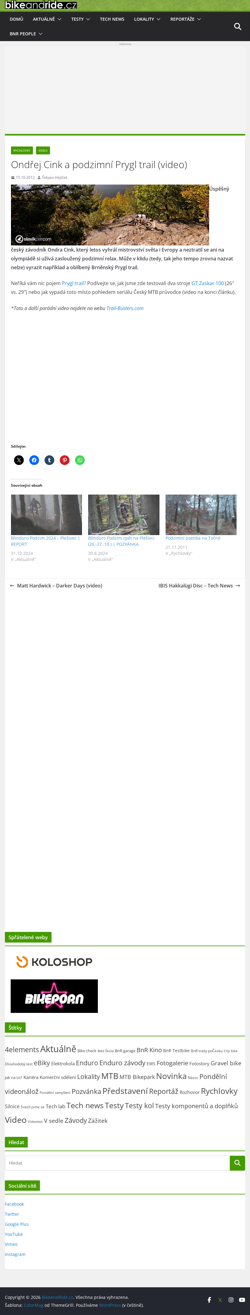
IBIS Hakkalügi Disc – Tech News (196, 585)
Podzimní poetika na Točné (193, 538)
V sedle (53, 1120)
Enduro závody (122, 1062)
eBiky (42, 1062)
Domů (16, 19)
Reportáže (182, 19)
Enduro (87, 1063)
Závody (76, 1120)
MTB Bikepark (137, 1077)
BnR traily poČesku (207, 1050)
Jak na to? (13, 1077)
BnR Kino (149, 1049)
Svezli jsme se (33, 1106)
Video (43, 150)
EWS (151, 1063)
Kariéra (30, 1077)
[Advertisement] (125, 89)
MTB (109, 1075)
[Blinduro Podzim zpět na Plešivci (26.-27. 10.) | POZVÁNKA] (123, 515)
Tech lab (55, 1106)
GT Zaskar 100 (207, 283)
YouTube (14, 1234)
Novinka (171, 1075)
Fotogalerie (172, 1063)
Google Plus (17, 1224)
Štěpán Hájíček (54, 177)
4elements (22, 1049)
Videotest (35, 1121)
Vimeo (11, 1244)
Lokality (144, 19)
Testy (77, 19)
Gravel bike (226, 1063)
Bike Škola (106, 1051)
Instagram (15, 1254)
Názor (193, 1077)
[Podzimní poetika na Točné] (201, 515)
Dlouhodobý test (19, 1063)
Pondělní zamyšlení (55, 1092)
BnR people (23, 34)
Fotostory (199, 1063)
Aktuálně (44, 19)
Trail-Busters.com (125, 308)
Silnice (12, 1106)
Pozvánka (86, 1091)
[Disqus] (125, 670)
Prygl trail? (74, 283)
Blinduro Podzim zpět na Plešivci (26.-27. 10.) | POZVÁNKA (121, 541)
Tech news (112, 19)
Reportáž (163, 1091)
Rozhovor (190, 1092)
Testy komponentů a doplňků (196, 1106)
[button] (58, 19)
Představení (125, 1090)
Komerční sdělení (58, 1077)
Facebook (14, 1204)
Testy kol (139, 1105)
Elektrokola (63, 1063)
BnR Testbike (176, 1050)
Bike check (86, 1050)
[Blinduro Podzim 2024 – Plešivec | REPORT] (46, 515)
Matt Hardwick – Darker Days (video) (59, 585)
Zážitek (98, 1120)
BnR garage (125, 1050)
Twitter (12, 1214)
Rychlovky (21, 150)
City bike (231, 1051)
